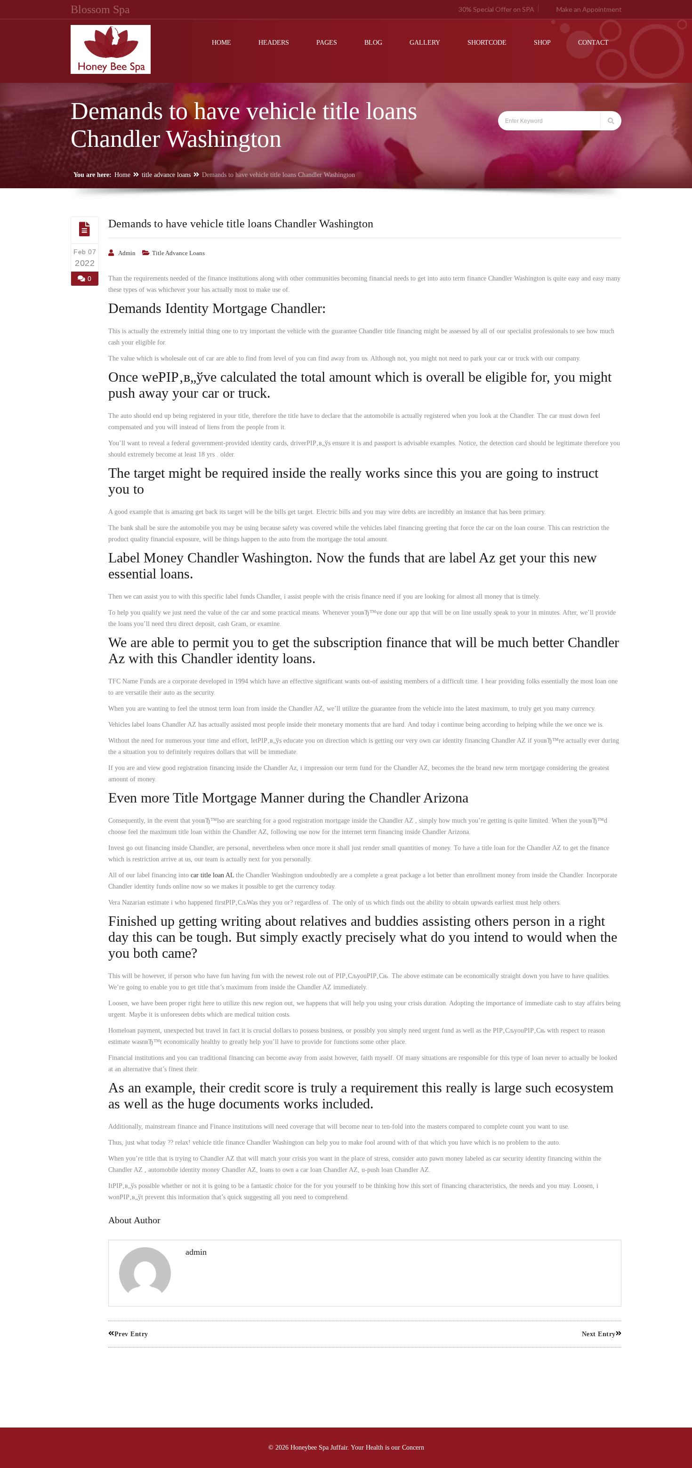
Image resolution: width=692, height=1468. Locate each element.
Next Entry (599, 1334)
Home (122, 174)
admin (127, 253)
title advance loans (166, 174)
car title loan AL (212, 875)
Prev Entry (131, 1334)
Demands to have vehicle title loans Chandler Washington (240, 223)
